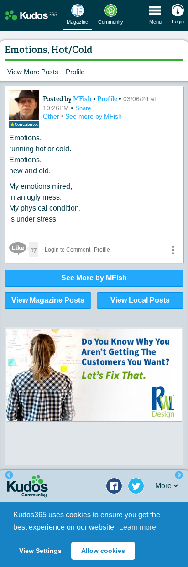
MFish (83, 99)
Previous (9, 475)
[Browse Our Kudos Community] (31, 15)
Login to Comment (67, 250)
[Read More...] (94, 375)
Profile (75, 72)
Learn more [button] (137, 527)
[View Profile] (24, 105)
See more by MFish (93, 116)
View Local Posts (140, 300)
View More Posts (32, 72)
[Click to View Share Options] (173, 249)
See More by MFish (94, 278)
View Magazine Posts (47, 300)
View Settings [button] (40, 550)
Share (83, 108)
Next (178, 475)
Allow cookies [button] (103, 550)
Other (52, 116)
